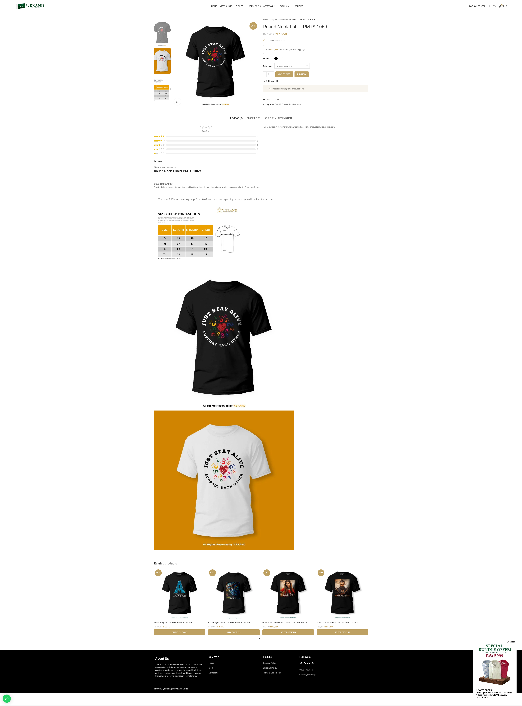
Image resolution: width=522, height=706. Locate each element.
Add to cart (284, 74)
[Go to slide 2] (262, 638)
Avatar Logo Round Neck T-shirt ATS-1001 (173, 622)
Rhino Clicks (182, 688)
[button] (7, 699)
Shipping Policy (270, 668)
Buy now (301, 74)
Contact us (213, 672)
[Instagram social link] (304, 663)
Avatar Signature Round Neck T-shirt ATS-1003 (229, 622)
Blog (211, 668)
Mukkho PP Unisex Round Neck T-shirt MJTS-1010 (284, 622)
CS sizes (267, 66)
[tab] (236, 117)
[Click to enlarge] (177, 101)
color (265, 58)
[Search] (489, 6)
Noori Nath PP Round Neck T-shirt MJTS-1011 (337, 622)
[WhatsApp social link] (312, 663)
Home (265, 19)
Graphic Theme (277, 19)
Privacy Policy (269, 663)
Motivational (295, 104)
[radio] (276, 58)
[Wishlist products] (494, 6)
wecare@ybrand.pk (307, 674)
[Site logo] (30, 6)
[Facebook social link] (301, 663)
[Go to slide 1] (259, 638)
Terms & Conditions (272, 672)
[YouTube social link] (308, 663)
